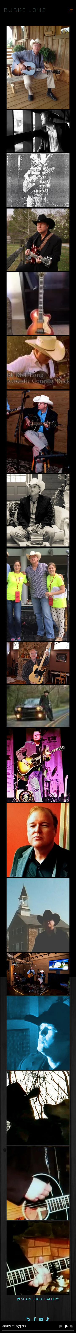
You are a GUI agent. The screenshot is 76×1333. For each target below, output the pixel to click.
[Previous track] (60, 1326)
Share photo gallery (40, 1299)
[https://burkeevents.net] (47, 1320)
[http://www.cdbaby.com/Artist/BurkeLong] (28, 1320)
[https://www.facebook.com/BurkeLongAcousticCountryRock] (35, 1320)
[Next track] (71, 1326)
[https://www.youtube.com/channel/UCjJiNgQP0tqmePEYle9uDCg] (41, 1320)
